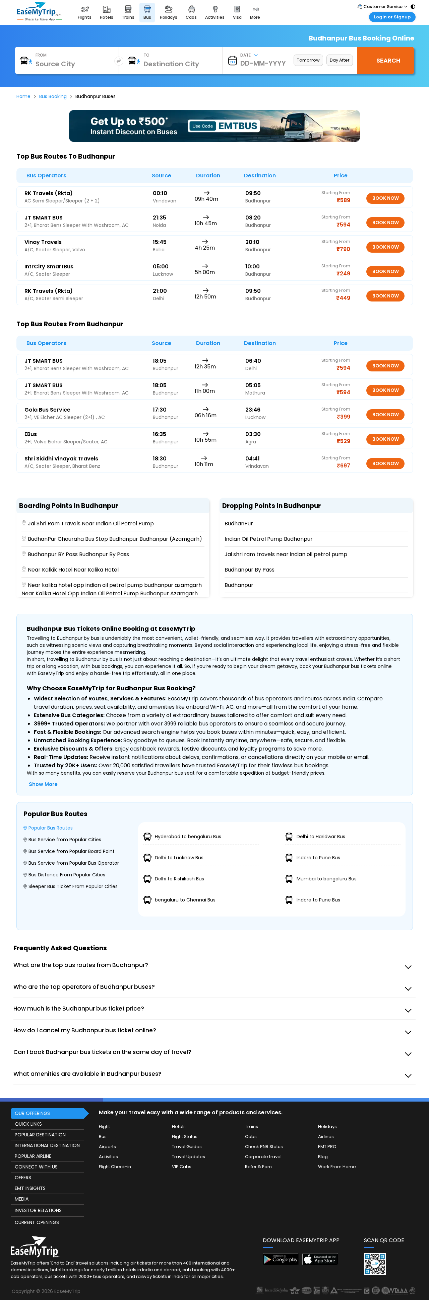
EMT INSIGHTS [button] (30, 1188)
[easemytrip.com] (39, 19)
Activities (108, 1156)
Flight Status (184, 1136)
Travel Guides (187, 1146)
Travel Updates (188, 1156)
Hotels (179, 1126)
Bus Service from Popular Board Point (71, 851)
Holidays (327, 1126)
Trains (251, 1126)
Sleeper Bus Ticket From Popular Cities (73, 886)
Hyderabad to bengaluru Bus (188, 836)
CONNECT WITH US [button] (36, 1166)
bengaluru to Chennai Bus (185, 899)
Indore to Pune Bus (318, 857)
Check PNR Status (264, 1146)
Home (23, 96)
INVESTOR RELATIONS (38, 1210)
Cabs (251, 1136)
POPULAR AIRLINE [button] (33, 1156)
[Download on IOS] (320, 1263)
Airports (107, 1146)
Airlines (326, 1136)
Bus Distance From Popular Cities (66, 874)
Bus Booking (53, 96)
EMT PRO (327, 1146)
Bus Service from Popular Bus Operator (73, 863)
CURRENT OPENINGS (37, 1222)
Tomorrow (308, 60)
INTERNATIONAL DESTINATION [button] (47, 1145)
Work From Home (337, 1166)
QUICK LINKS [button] (28, 1124)
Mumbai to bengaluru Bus (327, 878)
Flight (104, 1126)
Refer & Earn (258, 1166)
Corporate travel (263, 1156)
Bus (103, 1136)
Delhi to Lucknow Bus (179, 857)
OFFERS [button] (23, 1177)
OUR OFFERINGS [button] (32, 1113)
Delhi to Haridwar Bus (321, 836)
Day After (340, 60)
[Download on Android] (281, 1263)
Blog (323, 1156)
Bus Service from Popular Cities (64, 839)
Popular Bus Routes (50, 828)
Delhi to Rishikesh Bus (179, 878)
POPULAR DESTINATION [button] (40, 1134)
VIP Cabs (181, 1166)
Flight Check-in (115, 1166)
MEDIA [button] (21, 1199)
